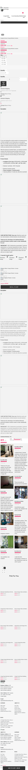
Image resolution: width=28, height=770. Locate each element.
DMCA (16, 714)
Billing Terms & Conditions (20, 712)
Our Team (16, 705)
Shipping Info (3, 709)
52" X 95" (3, 60)
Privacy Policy (17, 708)
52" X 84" (3, 58)
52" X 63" (3, 56)
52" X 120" (4, 64)
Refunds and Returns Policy (6, 711)
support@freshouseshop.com (7, 700)
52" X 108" (4, 62)
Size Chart (3, 706)
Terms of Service (18, 709)
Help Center (3, 705)
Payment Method (18, 711)
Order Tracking (4, 708)
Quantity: (3, 70)
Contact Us (17, 706)
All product (3, 40)
